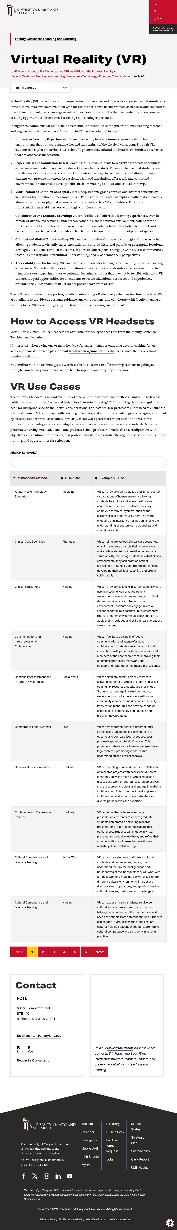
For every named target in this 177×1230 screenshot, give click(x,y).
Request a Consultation (34, 1060)
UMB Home (19, 71)
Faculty (108, 71)
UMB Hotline (139, 1168)
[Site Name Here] (32, 9)
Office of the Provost (88, 71)
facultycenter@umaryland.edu (91, 351)
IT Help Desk (115, 1132)
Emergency (89, 1140)
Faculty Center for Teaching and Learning (46, 39)
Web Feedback (95, 1219)
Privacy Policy (48, 1219)
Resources (73, 76)
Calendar (87, 1132)
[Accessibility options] (170, 1223)
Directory (113, 1124)
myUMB (86, 1165)
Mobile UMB (89, 1148)
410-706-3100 (39, 1165)
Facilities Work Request (112, 1145)
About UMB (35, 71)
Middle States (136, 1126)
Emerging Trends (110, 76)
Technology (89, 76)
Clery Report (140, 1159)
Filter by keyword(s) (23, 452)
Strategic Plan (137, 1140)
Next (99, 952)
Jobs (110, 1159)
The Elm (87, 1124)
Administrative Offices (58, 71)
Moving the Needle (120, 1048)
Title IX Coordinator (101, 1194)
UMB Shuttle (90, 1157)
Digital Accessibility (71, 1219)
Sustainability (140, 1151)
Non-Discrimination (119, 1219)
